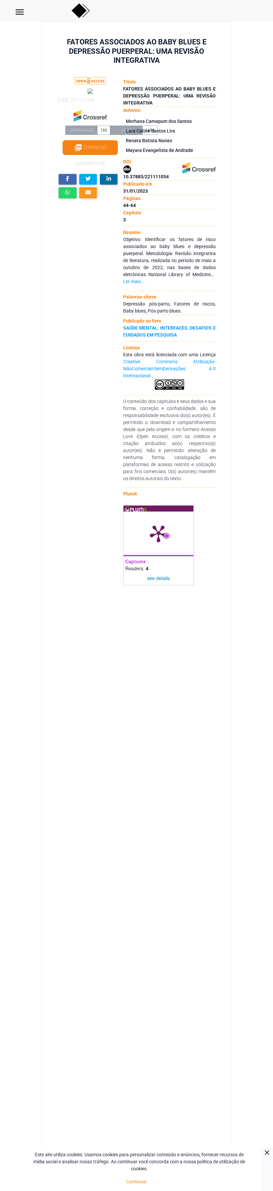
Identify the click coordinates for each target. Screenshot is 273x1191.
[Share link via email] (88, 192)
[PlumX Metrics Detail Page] (158, 533)
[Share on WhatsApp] (68, 192)
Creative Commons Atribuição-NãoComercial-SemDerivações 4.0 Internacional (169, 368)
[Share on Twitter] (88, 179)
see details (158, 578)
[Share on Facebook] (68, 179)
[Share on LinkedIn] (109, 179)
